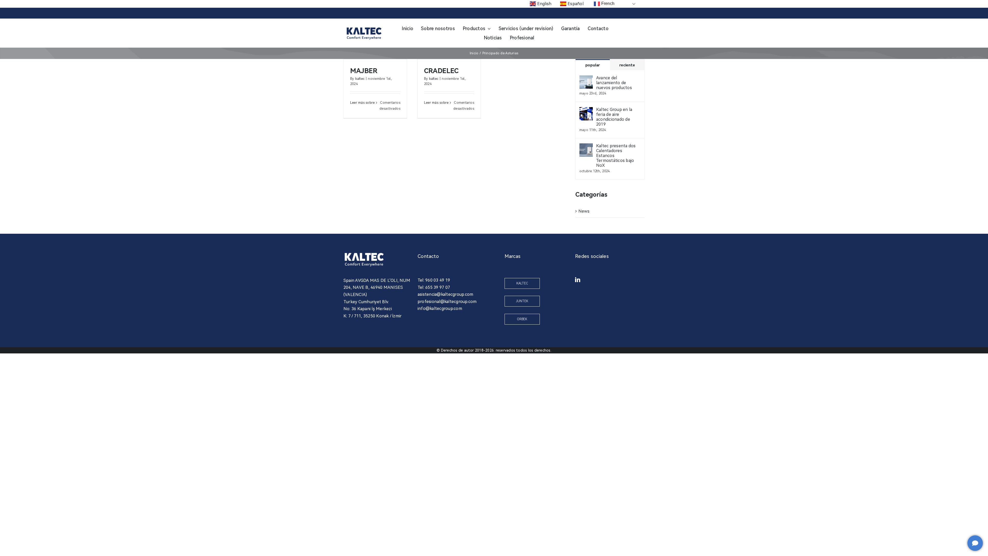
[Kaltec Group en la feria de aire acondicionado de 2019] (586, 110)
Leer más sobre (362, 103)
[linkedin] (577, 279)
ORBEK (522, 319)
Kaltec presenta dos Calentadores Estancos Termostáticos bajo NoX (616, 155)
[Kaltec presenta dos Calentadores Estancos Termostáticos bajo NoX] (586, 146)
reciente (627, 65)
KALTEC (522, 283)
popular (592, 65)
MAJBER (363, 71)
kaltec (360, 79)
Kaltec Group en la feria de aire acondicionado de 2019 (614, 117)
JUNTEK (522, 301)
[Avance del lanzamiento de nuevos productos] (586, 78)
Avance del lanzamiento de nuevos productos (614, 82)
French (607, 3)
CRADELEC (441, 71)
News (583, 211)
